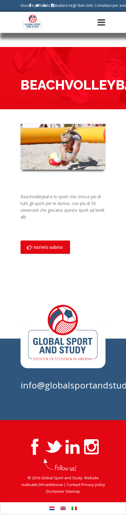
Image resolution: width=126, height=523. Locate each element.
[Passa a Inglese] (63, 508)
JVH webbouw (51, 484)
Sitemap (72, 491)
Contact (73, 484)
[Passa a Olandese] (51, 508)
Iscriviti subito (48, 247)
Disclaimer (55, 491)
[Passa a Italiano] (74, 508)
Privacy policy (93, 484)
